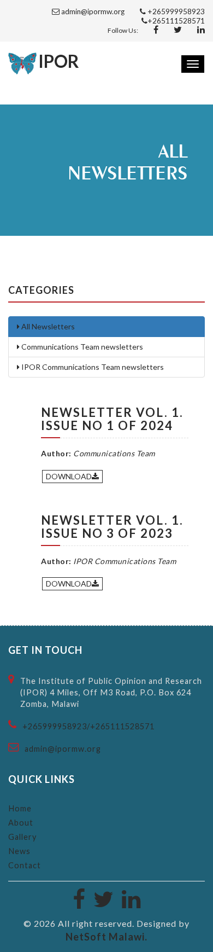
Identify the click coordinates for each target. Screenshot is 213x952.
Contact (24, 865)
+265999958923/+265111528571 (88, 726)
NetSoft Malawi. (106, 936)
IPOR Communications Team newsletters (92, 366)
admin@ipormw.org (63, 748)
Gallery (22, 836)
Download (69, 476)
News (19, 851)
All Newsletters (47, 326)
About (20, 822)
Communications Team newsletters (81, 346)
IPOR (58, 61)
